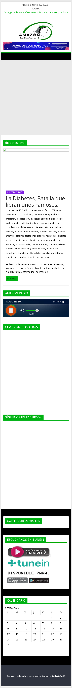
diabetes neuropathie (16, 257)
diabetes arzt (23, 218)
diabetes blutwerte (23, 223)
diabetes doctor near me (26, 231)
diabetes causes (41, 223)
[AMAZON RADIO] (6, 56)
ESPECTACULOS (14, 192)
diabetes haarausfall (46, 235)
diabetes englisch (48, 231)
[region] (36, 46)
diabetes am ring (42, 214)
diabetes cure (26, 227)
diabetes (28, 214)
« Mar (8, 652)
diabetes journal (39, 244)
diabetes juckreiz (57, 244)
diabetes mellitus (26, 253)
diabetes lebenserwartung (18, 248)
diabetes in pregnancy (39, 240)
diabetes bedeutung (40, 218)
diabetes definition (44, 227)
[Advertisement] (36, 97)
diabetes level (38, 248)
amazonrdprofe (39, 210)
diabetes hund (20, 240)
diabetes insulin (23, 244)
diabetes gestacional (26, 235)
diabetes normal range (38, 257)
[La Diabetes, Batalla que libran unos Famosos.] (36, 150)
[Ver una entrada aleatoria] (65, 56)
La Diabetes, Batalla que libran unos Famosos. (35, 201)
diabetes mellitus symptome (48, 253)
